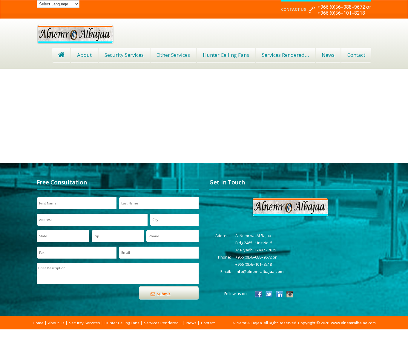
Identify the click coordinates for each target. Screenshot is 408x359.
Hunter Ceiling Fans (226, 54)
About (84, 54)
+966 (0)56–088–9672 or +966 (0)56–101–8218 (344, 10)
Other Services (173, 54)
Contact (356, 54)
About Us (56, 323)
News (328, 54)
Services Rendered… (163, 323)
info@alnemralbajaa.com (259, 271)
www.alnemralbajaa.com (353, 323)
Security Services (124, 54)
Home (61, 55)
